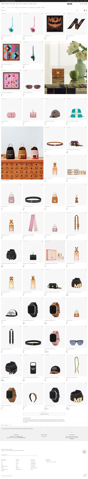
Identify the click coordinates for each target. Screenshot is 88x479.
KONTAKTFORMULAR (20, 436)
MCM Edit (17, 463)
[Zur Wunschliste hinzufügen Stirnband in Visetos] (42, 384)
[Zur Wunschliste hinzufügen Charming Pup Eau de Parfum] (42, 270)
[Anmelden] (82, 3)
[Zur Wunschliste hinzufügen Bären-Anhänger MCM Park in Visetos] (86, 184)
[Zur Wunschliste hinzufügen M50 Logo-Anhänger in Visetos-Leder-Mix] (21, 14)
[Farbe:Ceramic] (66, 124)
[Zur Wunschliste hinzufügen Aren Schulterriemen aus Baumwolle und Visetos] (86, 355)
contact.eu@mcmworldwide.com (21, 437)
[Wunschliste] (84, 3)
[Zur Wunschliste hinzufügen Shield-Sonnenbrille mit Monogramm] (86, 327)
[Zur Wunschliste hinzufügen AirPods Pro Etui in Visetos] (42, 99)
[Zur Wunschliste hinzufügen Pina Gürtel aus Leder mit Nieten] (42, 327)
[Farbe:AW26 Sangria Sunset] (23, 38)
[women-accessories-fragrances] (22, 152)
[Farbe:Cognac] (66, 181)
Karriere (17, 466)
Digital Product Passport (18, 469)
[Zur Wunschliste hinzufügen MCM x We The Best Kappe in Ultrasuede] (64, 99)
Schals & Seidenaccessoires (24, 7)
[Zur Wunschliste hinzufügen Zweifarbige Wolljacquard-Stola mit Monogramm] (42, 213)
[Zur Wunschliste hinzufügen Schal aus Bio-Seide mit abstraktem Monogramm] (21, 42)
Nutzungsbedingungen (33, 463)
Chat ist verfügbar (72, 438)
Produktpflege (2, 470)
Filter (77, 10)
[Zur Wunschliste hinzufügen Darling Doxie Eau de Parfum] (21, 270)
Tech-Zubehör (43, 7)
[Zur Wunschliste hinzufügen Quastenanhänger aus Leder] (42, 42)
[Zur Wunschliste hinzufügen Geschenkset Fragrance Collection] (86, 156)
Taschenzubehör (38, 7)
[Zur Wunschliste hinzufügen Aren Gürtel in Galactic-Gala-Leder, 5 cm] (42, 184)
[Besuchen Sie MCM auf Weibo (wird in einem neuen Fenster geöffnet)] (53, 461)
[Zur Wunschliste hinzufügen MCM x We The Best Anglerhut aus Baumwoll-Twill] (86, 99)
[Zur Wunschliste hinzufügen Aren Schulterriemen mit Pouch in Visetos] (86, 213)
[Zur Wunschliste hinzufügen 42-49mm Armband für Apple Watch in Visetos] (42, 298)
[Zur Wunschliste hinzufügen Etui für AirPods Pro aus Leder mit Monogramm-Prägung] (42, 241)
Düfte (13, 7)
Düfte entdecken (6, 180)
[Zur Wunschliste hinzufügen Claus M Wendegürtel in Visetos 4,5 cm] (21, 355)
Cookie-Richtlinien (33, 466)
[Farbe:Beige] (23, 95)
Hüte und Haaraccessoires (32, 7)
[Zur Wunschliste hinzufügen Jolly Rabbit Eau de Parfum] (86, 241)
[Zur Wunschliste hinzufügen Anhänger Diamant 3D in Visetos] (21, 99)
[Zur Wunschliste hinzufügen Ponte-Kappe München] (21, 298)
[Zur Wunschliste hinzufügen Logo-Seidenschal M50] (64, 14)
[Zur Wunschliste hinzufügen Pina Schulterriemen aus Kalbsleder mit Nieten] (21, 327)
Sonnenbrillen (16, 7)
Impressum (32, 469)
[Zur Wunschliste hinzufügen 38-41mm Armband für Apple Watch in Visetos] (64, 327)
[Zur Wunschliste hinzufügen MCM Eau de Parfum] (64, 184)
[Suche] (80, 3)
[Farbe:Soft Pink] (1, 95)
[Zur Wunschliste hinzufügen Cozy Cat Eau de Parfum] (64, 156)
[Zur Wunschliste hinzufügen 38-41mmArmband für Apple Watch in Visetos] (64, 384)
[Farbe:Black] (66, 38)
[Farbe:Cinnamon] (66, 152)
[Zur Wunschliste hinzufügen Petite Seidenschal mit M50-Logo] (86, 14)
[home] (69, 4)
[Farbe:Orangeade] (1, 67)
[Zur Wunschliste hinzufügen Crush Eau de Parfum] (21, 184)
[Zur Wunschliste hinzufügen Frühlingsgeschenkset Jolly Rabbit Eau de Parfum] (64, 241)
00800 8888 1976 (44, 436)
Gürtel (19, 7)
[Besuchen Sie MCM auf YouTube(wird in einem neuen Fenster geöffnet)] (51, 461)
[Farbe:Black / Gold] (2, 266)
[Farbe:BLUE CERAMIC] (1, 38)
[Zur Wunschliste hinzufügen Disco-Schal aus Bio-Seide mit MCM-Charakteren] (21, 70)
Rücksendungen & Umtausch (4, 469)
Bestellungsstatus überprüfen (4, 466)
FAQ (1, 463)
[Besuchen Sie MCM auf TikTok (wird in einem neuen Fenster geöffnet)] (55, 461)
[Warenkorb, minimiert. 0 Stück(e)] (86, 3)
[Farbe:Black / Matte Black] (1, 266)
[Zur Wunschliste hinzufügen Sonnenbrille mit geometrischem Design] (42, 70)
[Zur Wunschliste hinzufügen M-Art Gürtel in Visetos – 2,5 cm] (64, 127)
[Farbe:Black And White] (1, 323)
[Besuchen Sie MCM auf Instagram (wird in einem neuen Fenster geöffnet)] (47, 461)
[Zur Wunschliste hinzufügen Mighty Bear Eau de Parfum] (21, 213)
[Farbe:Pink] (1, 209)
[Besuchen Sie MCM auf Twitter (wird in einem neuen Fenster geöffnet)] (49, 461)
